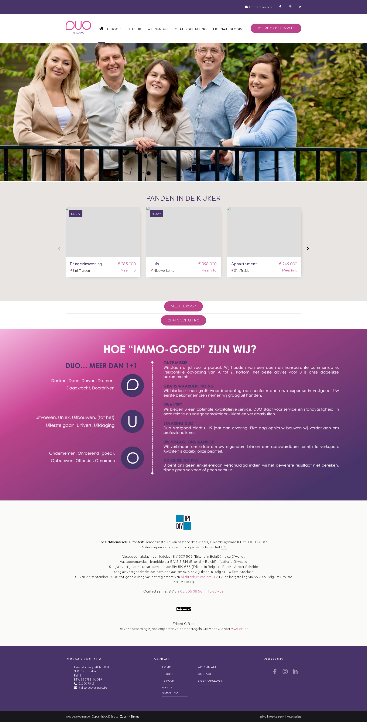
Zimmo (135, 716)
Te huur (134, 29)
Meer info (128, 270)
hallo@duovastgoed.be (93, 687)
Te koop (114, 29)
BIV (223, 547)
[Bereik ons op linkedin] (295, 673)
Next (308, 248)
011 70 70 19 (87, 683)
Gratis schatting (191, 29)
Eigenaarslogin (227, 29)
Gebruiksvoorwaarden (272, 716)
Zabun (124, 716)
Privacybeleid (294, 716)
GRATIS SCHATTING (184, 320)
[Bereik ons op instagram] (285, 673)
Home (166, 667)
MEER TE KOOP (183, 306)
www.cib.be (239, 629)
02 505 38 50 (191, 591)
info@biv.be (214, 591)
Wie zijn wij (158, 29)
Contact (204, 674)
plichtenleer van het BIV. (199, 577)
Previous (59, 248)
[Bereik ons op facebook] (275, 673)
